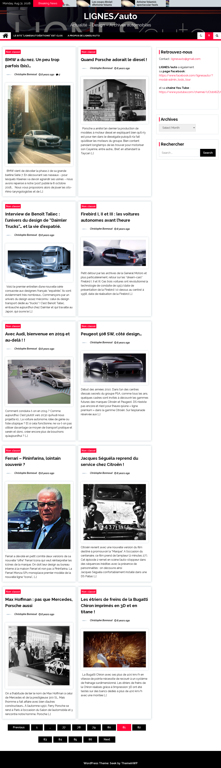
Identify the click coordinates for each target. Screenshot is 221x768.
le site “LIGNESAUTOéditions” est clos (38, 35)
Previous (19, 727)
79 (94, 727)
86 (90, 739)
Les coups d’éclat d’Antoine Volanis (79, 3)
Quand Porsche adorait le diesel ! (114, 59)
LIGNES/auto (110, 16)
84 (60, 739)
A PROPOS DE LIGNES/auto (84, 35)
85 (75, 739)
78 (79, 727)
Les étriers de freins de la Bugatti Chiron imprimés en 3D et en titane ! (114, 605)
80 (109, 727)
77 (64, 727)
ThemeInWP (129, 763)
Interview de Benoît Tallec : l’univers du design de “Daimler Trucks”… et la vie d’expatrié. (36, 220)
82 (139, 727)
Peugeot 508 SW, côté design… (111, 333)
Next (107, 739)
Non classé (13, 51)
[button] (201, 35)
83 (45, 739)
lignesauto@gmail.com (185, 59)
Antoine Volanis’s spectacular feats (124, 3)
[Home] (5, 35)
